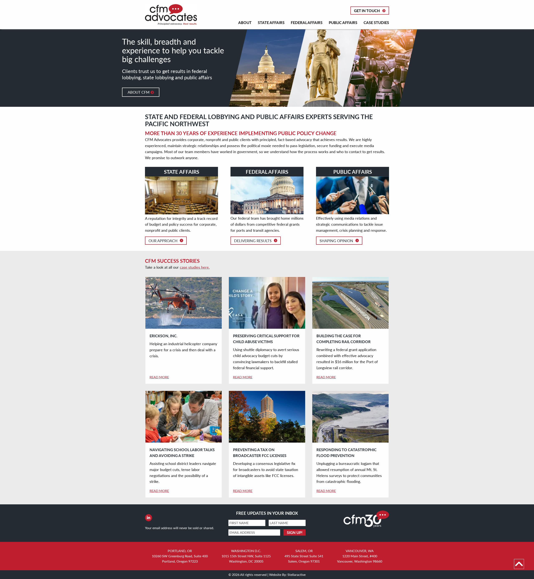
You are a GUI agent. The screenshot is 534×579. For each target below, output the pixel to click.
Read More (159, 377)
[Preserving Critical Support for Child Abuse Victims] (267, 303)
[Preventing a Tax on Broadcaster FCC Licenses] (267, 417)
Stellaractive (296, 574)
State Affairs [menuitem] (271, 22)
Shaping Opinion (336, 240)
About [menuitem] (245, 22)
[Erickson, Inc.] (183, 303)
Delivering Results (253, 240)
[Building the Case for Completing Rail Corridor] (350, 303)
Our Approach (163, 240)
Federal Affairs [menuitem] (306, 22)
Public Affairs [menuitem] (343, 22)
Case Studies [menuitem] (376, 22)
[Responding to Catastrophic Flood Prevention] (350, 417)
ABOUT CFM (139, 92)
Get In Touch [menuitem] (367, 10)
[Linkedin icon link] (148, 517)
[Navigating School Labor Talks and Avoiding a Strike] (183, 417)
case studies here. (195, 267)
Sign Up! (294, 532)
